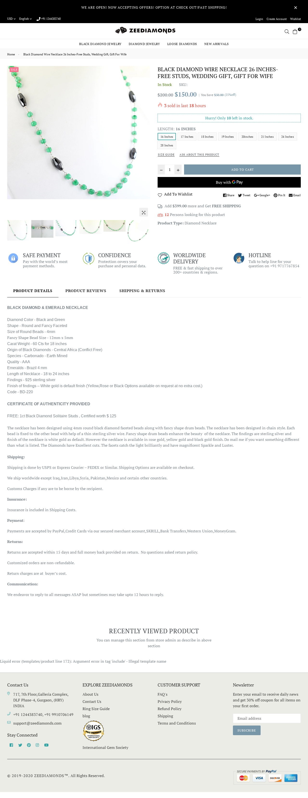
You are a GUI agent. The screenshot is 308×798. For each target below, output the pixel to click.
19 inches (227, 136)
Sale (14, 69)
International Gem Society (105, 747)
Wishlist (295, 19)
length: (177, 128)
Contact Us (92, 701)
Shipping (165, 716)
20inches (247, 136)
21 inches (267, 136)
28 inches (166, 145)
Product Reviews (85, 290)
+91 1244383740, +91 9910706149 (43, 714)
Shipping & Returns (142, 290)
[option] (78, 132)
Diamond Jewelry (144, 44)
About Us (90, 694)
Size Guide (166, 154)
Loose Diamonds (182, 44)
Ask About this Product (199, 154)
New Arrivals (216, 44)
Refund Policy (169, 708)
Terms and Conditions (177, 723)
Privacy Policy (170, 701)
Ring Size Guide (96, 708)
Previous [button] (13, 142)
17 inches (187, 136)
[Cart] (295, 31)
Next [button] (144, 142)
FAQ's (162, 694)
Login (259, 19)
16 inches (166, 136)
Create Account (277, 19)
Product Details (32, 290)
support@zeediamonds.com (37, 723)
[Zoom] (143, 212)
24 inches (287, 136)
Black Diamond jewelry (100, 44)
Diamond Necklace (201, 223)
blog (86, 716)
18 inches (207, 136)
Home (11, 54)
